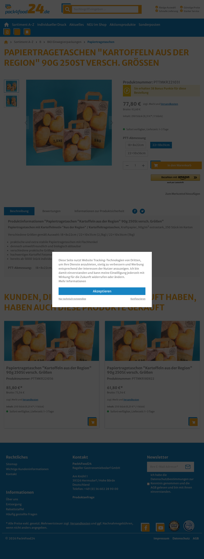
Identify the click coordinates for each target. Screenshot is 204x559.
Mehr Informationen (72, 281)
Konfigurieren (137, 298)
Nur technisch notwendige (72, 298)
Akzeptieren (102, 291)
